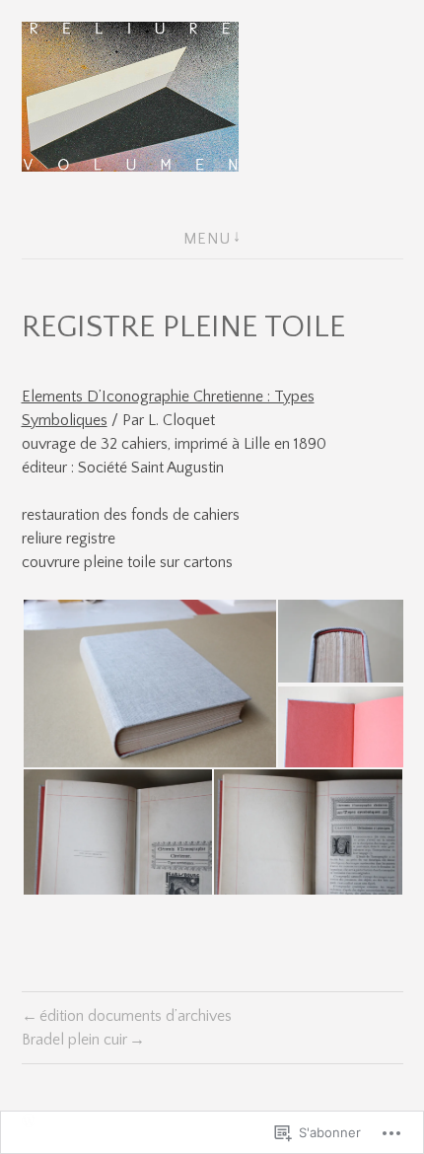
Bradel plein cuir (74, 1039)
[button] (149, 684)
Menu (207, 239)
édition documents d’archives (135, 1016)
